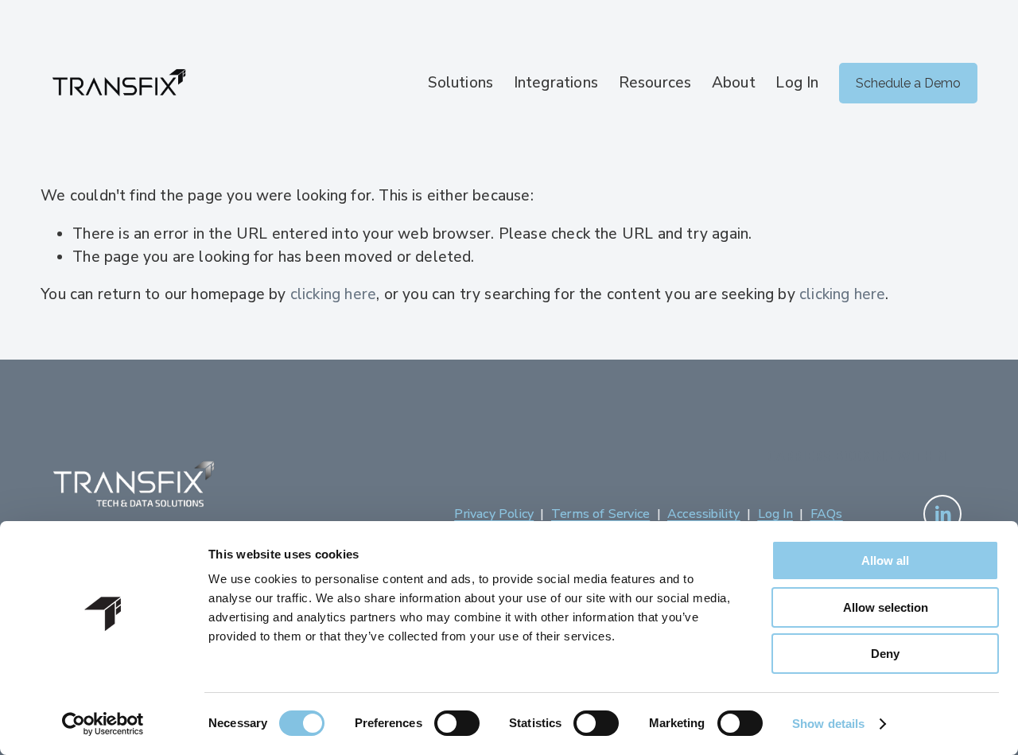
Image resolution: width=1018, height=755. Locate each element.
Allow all (885, 560)
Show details (828, 723)
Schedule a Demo (908, 83)
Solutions (460, 82)
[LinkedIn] (942, 514)
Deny (885, 653)
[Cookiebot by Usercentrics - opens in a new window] (103, 724)
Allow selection (885, 607)
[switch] (457, 723)
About (734, 82)
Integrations (556, 82)
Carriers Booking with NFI (863, 456)
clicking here (333, 294)
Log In (796, 82)
